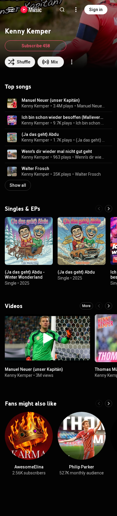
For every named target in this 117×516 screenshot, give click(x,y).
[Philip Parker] (82, 436)
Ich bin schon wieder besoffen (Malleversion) (63, 117)
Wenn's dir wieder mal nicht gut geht (57, 151)
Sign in (96, 9)
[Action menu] (71, 62)
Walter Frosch (35, 168)
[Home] (31, 9)
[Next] (108, 208)
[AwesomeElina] (29, 436)
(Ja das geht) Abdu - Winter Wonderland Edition (25, 277)
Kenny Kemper (35, 106)
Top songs (18, 86)
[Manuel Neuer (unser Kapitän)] (47, 338)
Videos (13, 305)
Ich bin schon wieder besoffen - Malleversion (90, 123)
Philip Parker (81, 467)
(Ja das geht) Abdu (40, 134)
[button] (12, 103)
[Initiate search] (62, 9)
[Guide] (10, 9)
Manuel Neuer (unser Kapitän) (51, 100)
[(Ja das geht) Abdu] (82, 241)
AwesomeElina (29, 467)
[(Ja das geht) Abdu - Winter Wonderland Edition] (29, 241)
